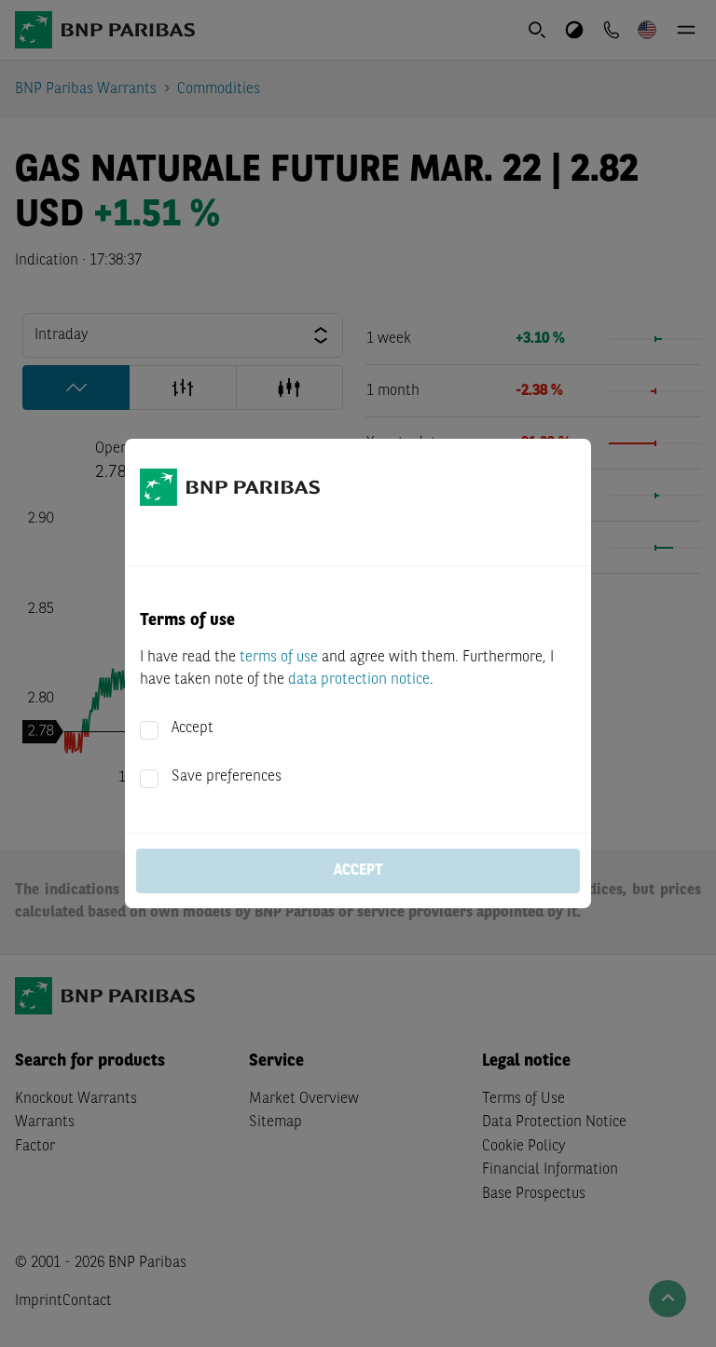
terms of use (279, 657)
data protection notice (359, 680)
